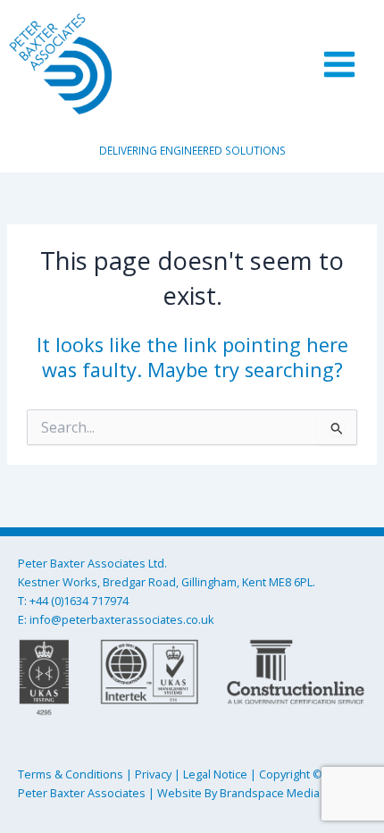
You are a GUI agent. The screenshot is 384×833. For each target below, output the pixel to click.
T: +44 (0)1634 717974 (73, 601)
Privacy (153, 774)
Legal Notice (215, 774)
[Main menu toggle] (339, 63)
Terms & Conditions (70, 774)
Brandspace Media (270, 793)
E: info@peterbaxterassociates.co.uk (116, 619)
